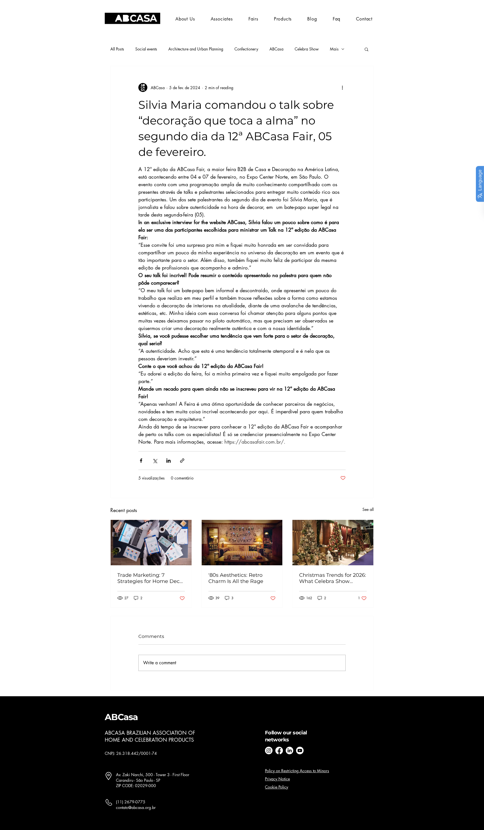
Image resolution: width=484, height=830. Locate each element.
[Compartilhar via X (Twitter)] (154, 460)
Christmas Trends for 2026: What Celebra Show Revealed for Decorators (332, 578)
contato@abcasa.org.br (136, 807)
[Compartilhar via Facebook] (141, 460)
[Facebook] (279, 750)
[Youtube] (300, 750)
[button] (253, 19)
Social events (146, 49)
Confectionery (246, 49)
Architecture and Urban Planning (195, 49)
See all (368, 509)
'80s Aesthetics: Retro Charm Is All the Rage (235, 578)
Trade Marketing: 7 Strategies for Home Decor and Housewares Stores (151, 578)
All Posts (117, 49)
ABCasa (276, 49)
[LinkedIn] (289, 750)
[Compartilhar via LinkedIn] (168, 460)
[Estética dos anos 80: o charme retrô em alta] (242, 542)
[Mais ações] (342, 87)
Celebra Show (307, 49)
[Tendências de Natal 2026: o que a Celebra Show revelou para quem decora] (332, 542)
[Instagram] (269, 750)
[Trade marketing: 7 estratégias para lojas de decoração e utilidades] (151, 542)
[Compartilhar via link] (182, 460)
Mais (334, 49)
